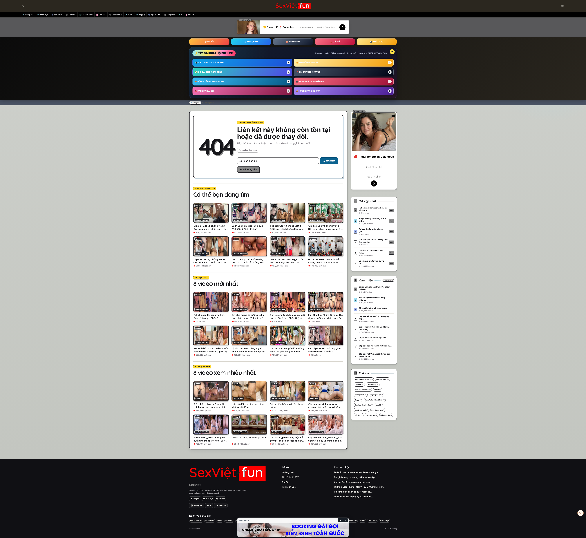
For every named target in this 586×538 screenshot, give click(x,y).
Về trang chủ (250, 169)
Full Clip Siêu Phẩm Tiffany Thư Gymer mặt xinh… (359, 486)
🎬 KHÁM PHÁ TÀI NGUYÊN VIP (310, 81)
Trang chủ (29, 15)
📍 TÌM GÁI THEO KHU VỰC (308, 72)
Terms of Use (289, 486)
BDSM (130, 15)
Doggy (142, 15)
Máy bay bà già (376, 395)
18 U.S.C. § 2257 (290, 477)
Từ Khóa (72, 15)
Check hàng (117, 15)
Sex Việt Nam (87, 15)
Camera (102, 15)
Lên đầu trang (391, 529)
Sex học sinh (360, 395)
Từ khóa (222, 499)
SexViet (195, 485)
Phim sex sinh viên (363, 390)
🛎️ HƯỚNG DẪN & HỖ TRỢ (308, 91)
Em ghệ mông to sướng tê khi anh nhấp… (355, 477)
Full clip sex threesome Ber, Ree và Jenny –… (357, 472)
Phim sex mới (371, 415)
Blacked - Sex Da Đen (364, 405)
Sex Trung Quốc (361, 410)
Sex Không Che (377, 410)
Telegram (171, 15)
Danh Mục (44, 15)
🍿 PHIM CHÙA (293, 41)
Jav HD (379, 405)
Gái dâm (358, 415)
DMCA (285, 482)
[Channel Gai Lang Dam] (293, 530)
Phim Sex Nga (386, 415)
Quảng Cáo (288, 472)
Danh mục (209, 499)
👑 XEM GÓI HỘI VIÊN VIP (307, 62)
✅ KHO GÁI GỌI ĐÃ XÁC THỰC (208, 72)
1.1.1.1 (346, 53)
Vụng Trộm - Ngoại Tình (375, 400)
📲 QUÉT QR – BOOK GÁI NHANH (209, 62)
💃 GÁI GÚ (335, 41)
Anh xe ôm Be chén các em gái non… (352, 482)
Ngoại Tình (155, 15)
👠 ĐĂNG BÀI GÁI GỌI (204, 91)
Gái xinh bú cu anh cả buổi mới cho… (353, 491)
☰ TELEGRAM (251, 41)
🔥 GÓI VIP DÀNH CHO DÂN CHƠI (209, 81)
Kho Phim (58, 15)
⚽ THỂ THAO (376, 41)
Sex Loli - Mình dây (364, 379)
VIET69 (191, 15)
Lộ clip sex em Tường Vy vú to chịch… (353, 496)
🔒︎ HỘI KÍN (209, 41)
